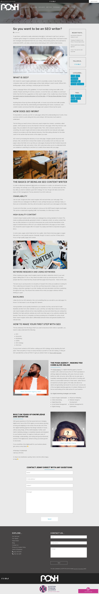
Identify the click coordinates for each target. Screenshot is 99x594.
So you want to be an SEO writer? (37, 29)
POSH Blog (64, 7)
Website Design (80, 84)
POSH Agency (57, 369)
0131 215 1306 (12, 1)
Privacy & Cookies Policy (19, 547)
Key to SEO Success (55, 353)
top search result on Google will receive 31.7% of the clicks (29, 96)
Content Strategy (74, 78)
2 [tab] (31, 394)
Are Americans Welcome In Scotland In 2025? (76, 36)
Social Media (73, 84)
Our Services (33, 7)
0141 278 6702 (5, 1)
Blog (13, 543)
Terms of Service (81, 568)
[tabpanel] (30, 377)
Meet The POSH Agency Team (31, 391)
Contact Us (71, 7)
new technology (78, 95)
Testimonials (56, 7)
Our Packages (25, 7)
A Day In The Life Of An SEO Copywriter (77, 50)
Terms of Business (17, 549)
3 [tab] (33, 394)
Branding (73, 75)
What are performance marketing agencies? (77, 45)
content (72, 95)
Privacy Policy (75, 568)
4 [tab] (71, 445)
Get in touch (94, 1)
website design (74, 101)
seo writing (78, 98)
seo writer (73, 98)
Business (78, 75)
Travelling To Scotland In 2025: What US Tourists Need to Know (77, 41)
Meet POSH (49, 7)
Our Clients (41, 7)
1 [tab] (28, 394)
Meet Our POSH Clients (68, 443)
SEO (42, 36)
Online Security (74, 81)
